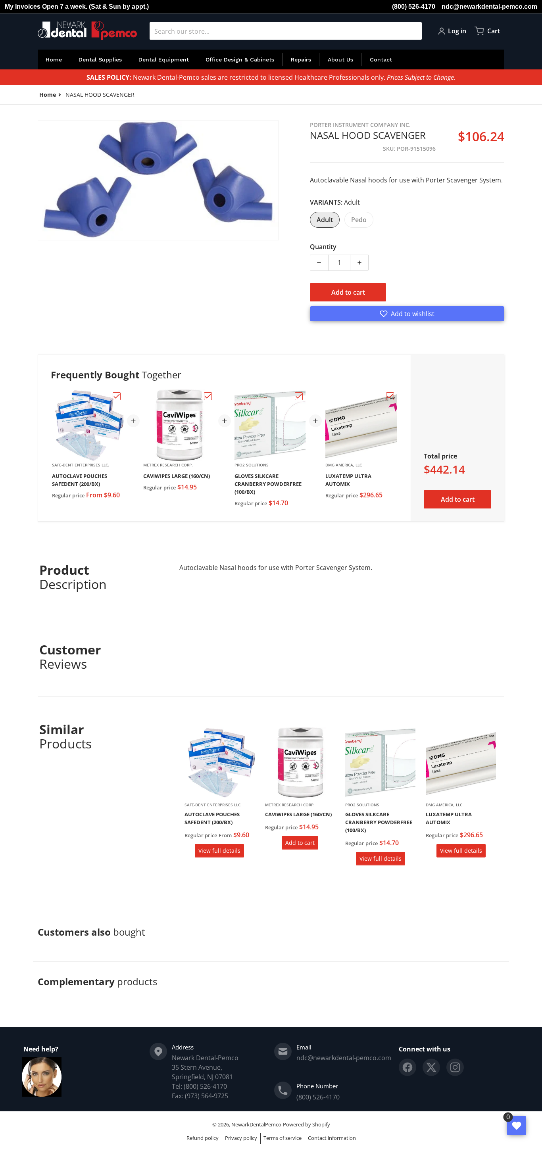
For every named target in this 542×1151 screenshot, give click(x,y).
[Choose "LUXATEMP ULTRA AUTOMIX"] (390, 396)
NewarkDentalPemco (256, 1124)
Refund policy (202, 1137)
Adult (325, 219)
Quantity (323, 246)
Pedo (359, 219)
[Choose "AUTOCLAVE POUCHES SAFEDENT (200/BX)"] (117, 396)
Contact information (332, 1137)
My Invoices (22, 6)
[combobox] (286, 31)
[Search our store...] (412, 31)
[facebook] (407, 1067)
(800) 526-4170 (413, 6)
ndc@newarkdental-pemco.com (489, 6)
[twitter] (431, 1067)
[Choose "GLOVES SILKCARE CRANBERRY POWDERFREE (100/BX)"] (299, 396)
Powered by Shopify (306, 1124)
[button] (407, 313)
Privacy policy (241, 1137)
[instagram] (455, 1067)
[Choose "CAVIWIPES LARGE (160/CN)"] (208, 396)
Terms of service (282, 1137)
